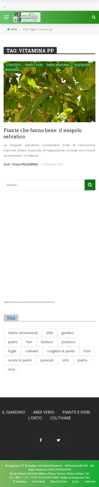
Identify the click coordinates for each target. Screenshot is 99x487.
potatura (68, 342)
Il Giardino (13, 412)
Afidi (49, 332)
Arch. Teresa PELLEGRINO (21, 164)
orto (65, 360)
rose (11, 369)
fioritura (47, 342)
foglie (12, 351)
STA (85, 465)
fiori (29, 342)
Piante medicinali (58, 65)
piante (13, 342)
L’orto (35, 418)
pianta (82, 360)
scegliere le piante (61, 351)
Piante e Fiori (34, 65)
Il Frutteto (13, 65)
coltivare (31, 351)
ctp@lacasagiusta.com (75, 477)
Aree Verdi (43, 412)
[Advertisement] (49, 251)
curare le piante (20, 360)
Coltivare (60, 418)
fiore (87, 351)
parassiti (47, 360)
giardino (68, 332)
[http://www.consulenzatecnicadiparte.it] (64, 465)
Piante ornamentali (22, 332)
